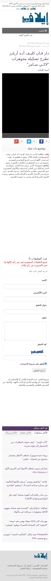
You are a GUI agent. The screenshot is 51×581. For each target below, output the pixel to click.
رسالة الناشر (25, 568)
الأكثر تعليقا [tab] (25, 433)
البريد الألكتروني (40, 292)
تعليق (44, 317)
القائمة (42, 30)
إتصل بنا (28, 566)
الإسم (44, 280)
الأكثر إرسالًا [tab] (11, 433)
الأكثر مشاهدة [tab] (40, 433)
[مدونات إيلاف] (22, 9)
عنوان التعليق (41, 305)
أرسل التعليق (39, 370)
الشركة (44, 566)
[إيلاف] (33, 9)
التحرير (36, 566)
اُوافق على (32, 363)
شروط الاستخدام (15, 566)
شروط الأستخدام (27, 363)
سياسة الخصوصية (40, 568)
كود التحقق (42, 344)
